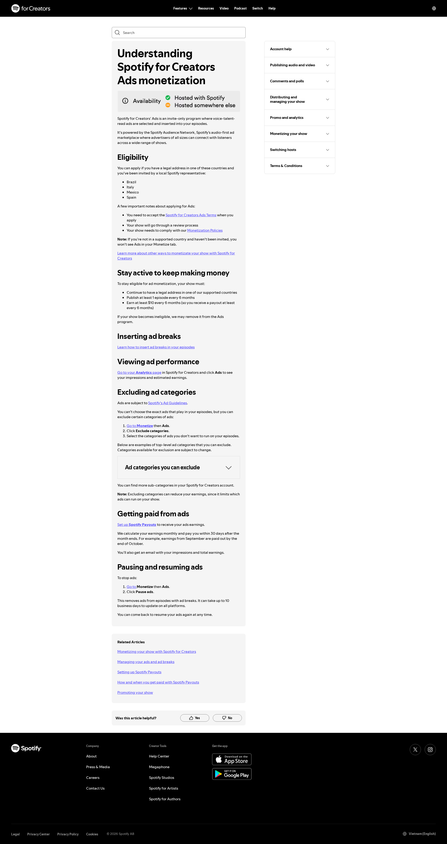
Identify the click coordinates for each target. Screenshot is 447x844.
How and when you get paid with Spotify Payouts (158, 682)
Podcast (240, 8)
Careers (92, 777)
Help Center (159, 756)
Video (224, 8)
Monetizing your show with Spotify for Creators (156, 651)
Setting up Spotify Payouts (139, 671)
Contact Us (95, 788)
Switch (257, 8)
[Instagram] (430, 749)
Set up (136, 524)
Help (272, 8)
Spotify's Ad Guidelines (167, 402)
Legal (15, 834)
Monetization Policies (205, 230)
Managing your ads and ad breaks (145, 661)
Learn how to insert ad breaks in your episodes (156, 347)
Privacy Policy (68, 834)
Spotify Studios (161, 777)
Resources (206, 8)
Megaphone (159, 766)
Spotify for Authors (164, 798)
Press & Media (98, 766)
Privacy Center (38, 834)
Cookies (92, 834)
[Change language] (434, 8)
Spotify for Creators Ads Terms (191, 214)
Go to (140, 425)
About (91, 756)
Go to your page (139, 372)
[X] (415, 749)
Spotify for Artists (163, 788)
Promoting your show (135, 692)
